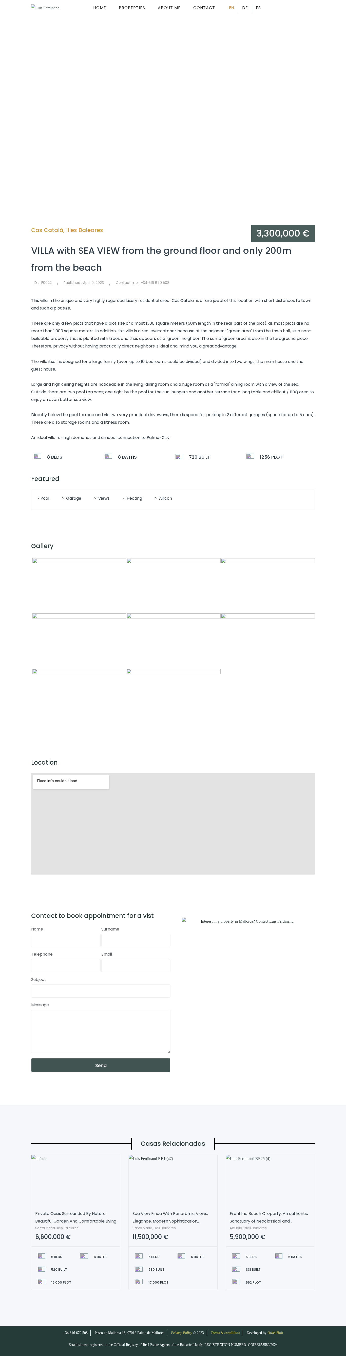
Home (99, 8)
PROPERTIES (132, 8)
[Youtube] (312, 8)
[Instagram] (300, 8)
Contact (204, 8)
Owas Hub (275, 1333)
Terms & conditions (225, 1333)
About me (169, 8)
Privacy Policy (182, 1333)
